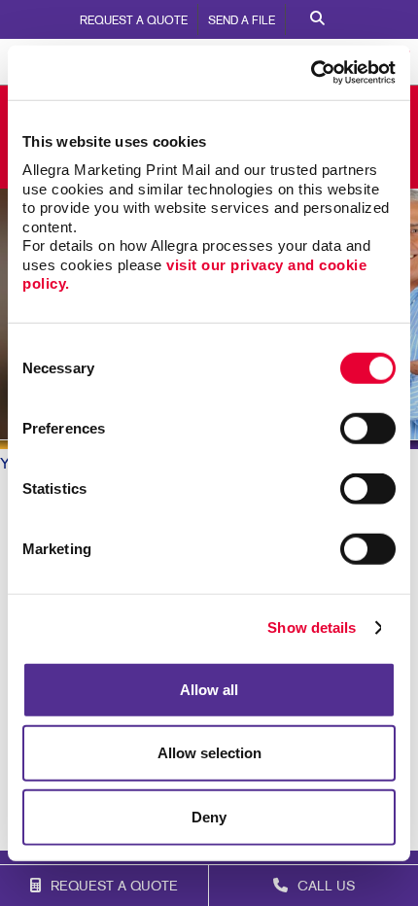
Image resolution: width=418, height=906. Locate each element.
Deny (209, 816)
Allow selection (209, 753)
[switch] (368, 427)
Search (317, 19)
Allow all (209, 688)
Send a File (241, 21)
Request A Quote (134, 21)
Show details (311, 627)
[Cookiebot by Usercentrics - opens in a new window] (311, 73)
